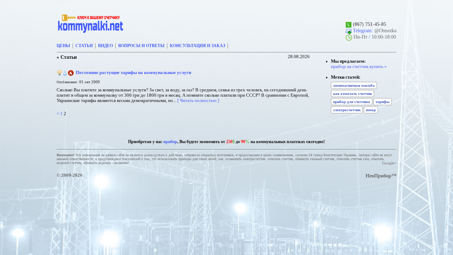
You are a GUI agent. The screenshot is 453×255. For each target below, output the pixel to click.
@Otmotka (385, 30)
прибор (170, 141)
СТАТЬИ (84, 45)
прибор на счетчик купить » (359, 66)
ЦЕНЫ (63, 45)
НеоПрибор (378, 175)
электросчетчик (347, 110)
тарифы (382, 102)
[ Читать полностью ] (198, 100)
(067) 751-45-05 (369, 24)
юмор (371, 110)
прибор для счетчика (351, 102)
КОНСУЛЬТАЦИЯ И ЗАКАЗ (197, 45)
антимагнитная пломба (354, 85)
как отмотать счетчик (352, 93)
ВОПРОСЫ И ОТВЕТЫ (141, 45)
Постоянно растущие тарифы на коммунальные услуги (133, 72)
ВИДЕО (105, 45)
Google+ (389, 163)
